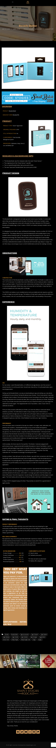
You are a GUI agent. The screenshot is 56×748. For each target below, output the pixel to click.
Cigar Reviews (6, 637)
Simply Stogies (14, 639)
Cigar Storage (33, 637)
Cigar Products (34, 634)
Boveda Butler (14, 634)
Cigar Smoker (15, 637)
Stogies (40, 639)
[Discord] (34, 732)
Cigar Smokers (24, 637)
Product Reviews (29, 29)
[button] (12, 2)
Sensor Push (6, 639)
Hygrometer (42, 637)
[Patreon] (38, 732)
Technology (38, 29)
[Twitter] (22, 732)
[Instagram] (30, 732)
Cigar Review (44, 634)
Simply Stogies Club (25, 639)
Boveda (7, 634)
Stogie (34, 639)
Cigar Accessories (24, 634)
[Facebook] (18, 732)
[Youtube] (26, 732)
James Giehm (16, 29)
